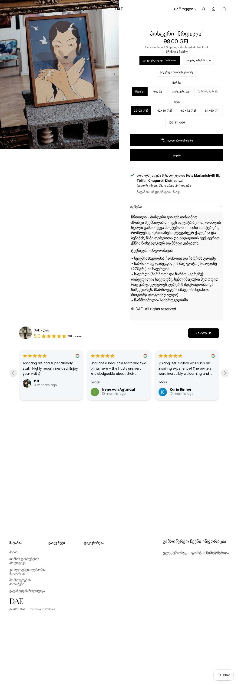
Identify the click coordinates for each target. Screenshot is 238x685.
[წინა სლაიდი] (4, 74)
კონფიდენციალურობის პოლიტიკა (27, 571)
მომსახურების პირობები (20, 582)
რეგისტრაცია (220, 552)
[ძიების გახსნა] (203, 9)
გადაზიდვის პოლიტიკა (27, 591)
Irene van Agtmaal (118, 389)
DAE (23, 609)
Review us (204, 333)
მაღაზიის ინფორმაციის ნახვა (159, 192)
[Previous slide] (13, 373)
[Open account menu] (213, 9)
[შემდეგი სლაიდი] (115, 74)
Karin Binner (181, 389)
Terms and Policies (42, 609)
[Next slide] (225, 373)
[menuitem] (94, 9)
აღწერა (136, 206)
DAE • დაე (41, 330)
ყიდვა (177, 155)
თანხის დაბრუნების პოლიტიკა (24, 561)
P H (36, 380)
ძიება (13, 552)
